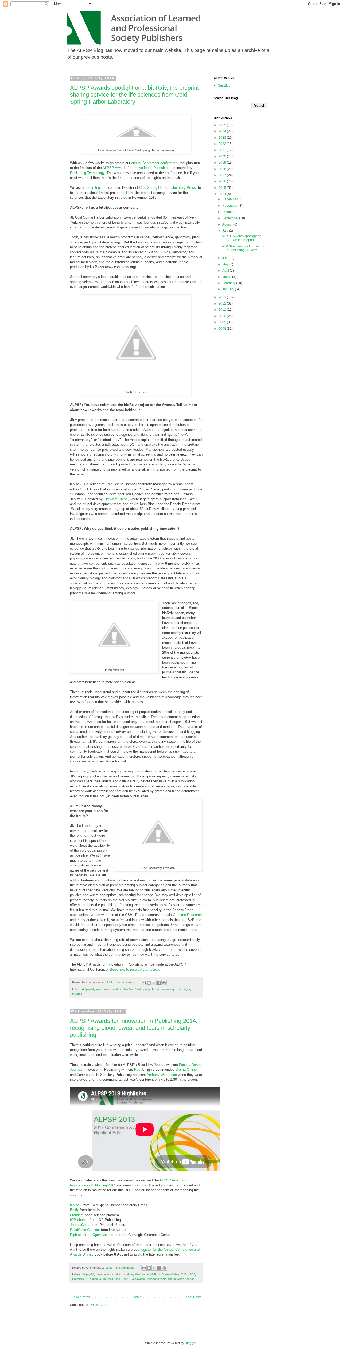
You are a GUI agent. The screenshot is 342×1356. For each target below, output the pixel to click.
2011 (223, 309)
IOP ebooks (79, 1220)
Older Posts (192, 1297)
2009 (223, 322)
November (230, 206)
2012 (223, 303)
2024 (223, 131)
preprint (77, 993)
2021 (223, 150)
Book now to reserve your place (134, 969)
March (227, 277)
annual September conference (154, 163)
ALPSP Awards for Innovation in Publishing (136, 168)
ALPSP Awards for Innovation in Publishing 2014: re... (243, 248)
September (230, 218)
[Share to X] (154, 982)
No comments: (126, 982)
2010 (223, 316)
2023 (223, 138)
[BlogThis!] (148, 982)
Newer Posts (80, 1297)
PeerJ (138, 1070)
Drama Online (186, 1070)
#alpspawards (105, 989)
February (229, 283)
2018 (223, 169)
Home (137, 1297)
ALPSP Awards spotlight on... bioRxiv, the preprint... (243, 238)
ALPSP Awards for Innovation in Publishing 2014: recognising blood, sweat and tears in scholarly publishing (133, 1027)
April (226, 270)
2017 (223, 175)
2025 (223, 125)
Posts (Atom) (99, 1305)
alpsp (118, 989)
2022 (223, 144)
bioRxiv (127, 193)
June (226, 258)
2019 (223, 162)
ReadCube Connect (85, 1230)
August (227, 224)
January (228, 289)
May (225, 264)
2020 (223, 156)
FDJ (192, 1274)
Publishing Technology (87, 173)
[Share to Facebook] (159, 982)
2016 (223, 181)
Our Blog (224, 85)
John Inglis (95, 188)
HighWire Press (116, 499)
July (225, 230)
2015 (223, 188)
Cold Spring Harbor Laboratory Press (167, 188)
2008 (223, 328)
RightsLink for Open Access (91, 1235)
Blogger (190, 1343)
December (230, 199)
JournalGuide (80, 1225)
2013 (223, 297)
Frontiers (77, 1215)
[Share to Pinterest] (164, 982)
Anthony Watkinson (162, 1075)
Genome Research (187, 915)
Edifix (75, 1210)
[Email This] (143, 982)
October (228, 212)
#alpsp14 (88, 989)
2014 (223, 194)
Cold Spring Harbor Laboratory (154, 989)
